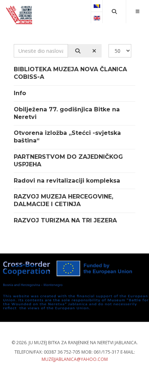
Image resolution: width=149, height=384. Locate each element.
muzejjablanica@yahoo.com (75, 359)
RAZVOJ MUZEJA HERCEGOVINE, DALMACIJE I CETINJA (63, 200)
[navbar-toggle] (137, 11)
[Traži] (76, 51)
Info (20, 93)
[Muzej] (19, 15)
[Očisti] (93, 51)
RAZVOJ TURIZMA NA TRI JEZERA (65, 220)
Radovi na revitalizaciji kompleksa (67, 180)
